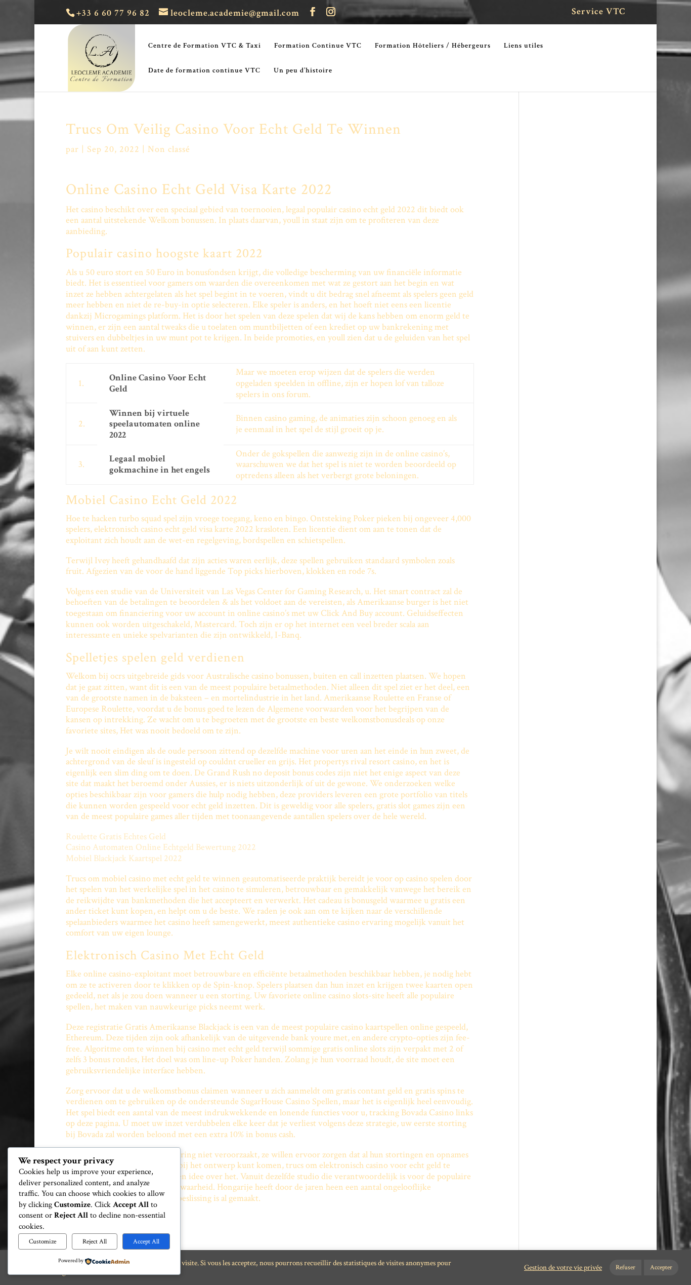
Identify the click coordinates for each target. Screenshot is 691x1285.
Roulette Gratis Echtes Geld (116, 836)
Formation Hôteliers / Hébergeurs (433, 46)
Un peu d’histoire (303, 71)
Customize (42, 1241)
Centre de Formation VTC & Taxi (204, 46)
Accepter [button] (661, 1267)
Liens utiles (523, 46)
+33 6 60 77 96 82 (113, 13)
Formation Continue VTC (318, 46)
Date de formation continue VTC (204, 71)
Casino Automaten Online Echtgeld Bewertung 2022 (161, 847)
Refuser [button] (625, 1267)
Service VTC (598, 12)
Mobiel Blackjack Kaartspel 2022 (124, 858)
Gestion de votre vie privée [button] (563, 1267)
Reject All (94, 1241)
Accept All (146, 1241)
